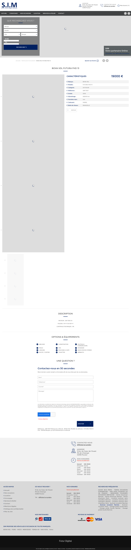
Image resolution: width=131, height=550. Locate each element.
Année (7, 39)
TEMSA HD (35, 529)
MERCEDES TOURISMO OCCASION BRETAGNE (113, 494)
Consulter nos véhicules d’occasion (117, 53)
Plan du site (8, 511)
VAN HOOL (44, 529)
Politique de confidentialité (13, 509)
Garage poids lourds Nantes (110, 508)
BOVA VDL (7, 529)
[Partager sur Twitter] (129, 13)
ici (85, 407)
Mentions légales (10, 506)
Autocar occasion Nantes (109, 505)
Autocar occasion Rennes (119, 503)
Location (37, 13)
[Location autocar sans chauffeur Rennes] (33, 230)
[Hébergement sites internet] (65, 543)
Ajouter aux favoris (90, 60)
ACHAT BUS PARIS (105, 490)
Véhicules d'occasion (28, 60)
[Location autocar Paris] (33, 141)
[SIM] (16, 5)
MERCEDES (27, 529)
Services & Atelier (49, 13)
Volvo (51, 529)
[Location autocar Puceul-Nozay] (33, 96)
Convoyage (14, 13)
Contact (61, 13)
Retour (72, 110)
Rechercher (20, 47)
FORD (14, 529)
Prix (6, 42)
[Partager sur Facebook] (125, 13)
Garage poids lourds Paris (119, 506)
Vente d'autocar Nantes (113, 496)
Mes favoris (123, 5)
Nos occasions (25, 13)
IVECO (19, 529)
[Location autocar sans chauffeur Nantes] (33, 185)
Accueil (4, 13)
